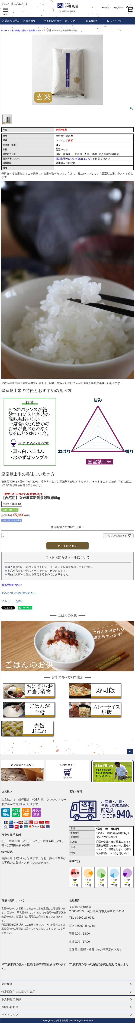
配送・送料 (76, 791)
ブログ (71, 20)
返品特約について (11, 584)
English (93, 20)
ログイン (107, 7)
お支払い (7, 791)
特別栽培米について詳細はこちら (74, 158)
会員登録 (119, 7)
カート (130, 7)
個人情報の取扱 (11, 999)
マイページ (116, 20)
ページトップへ (130, 751)
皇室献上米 (34, 30)
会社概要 (31, 20)
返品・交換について (13, 900)
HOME (4, 30)
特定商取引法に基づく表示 (18, 991)
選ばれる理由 (12, 20)
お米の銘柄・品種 (17, 30)
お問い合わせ (54, 20)
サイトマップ (9, 1014)
